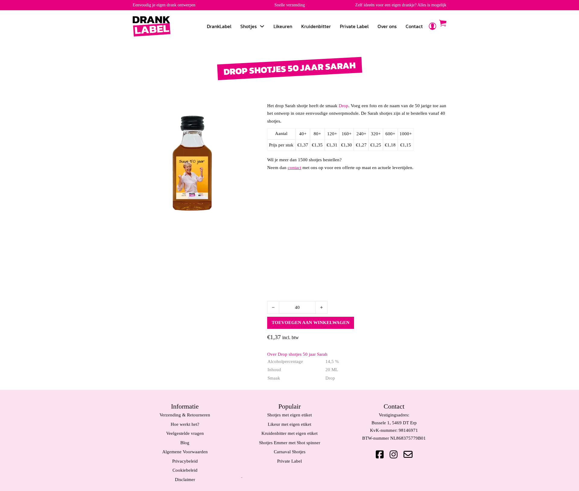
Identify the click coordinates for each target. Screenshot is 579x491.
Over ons (387, 26)
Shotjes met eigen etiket (289, 414)
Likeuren (283, 26)
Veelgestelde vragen (185, 433)
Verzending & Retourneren (185, 414)
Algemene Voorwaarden (185, 451)
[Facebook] (380, 454)
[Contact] (408, 454)
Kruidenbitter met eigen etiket (289, 433)
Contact (414, 26)
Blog (184, 442)
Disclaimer (185, 479)
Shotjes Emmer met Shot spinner (289, 442)
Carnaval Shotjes (289, 451)
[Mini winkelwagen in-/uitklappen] (442, 23)
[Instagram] (393, 454)
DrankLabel (219, 26)
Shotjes (248, 26)
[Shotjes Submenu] (262, 26)
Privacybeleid (185, 461)
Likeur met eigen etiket (289, 424)
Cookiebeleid (185, 470)
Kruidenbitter (316, 26)
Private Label (354, 26)
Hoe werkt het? (185, 424)
